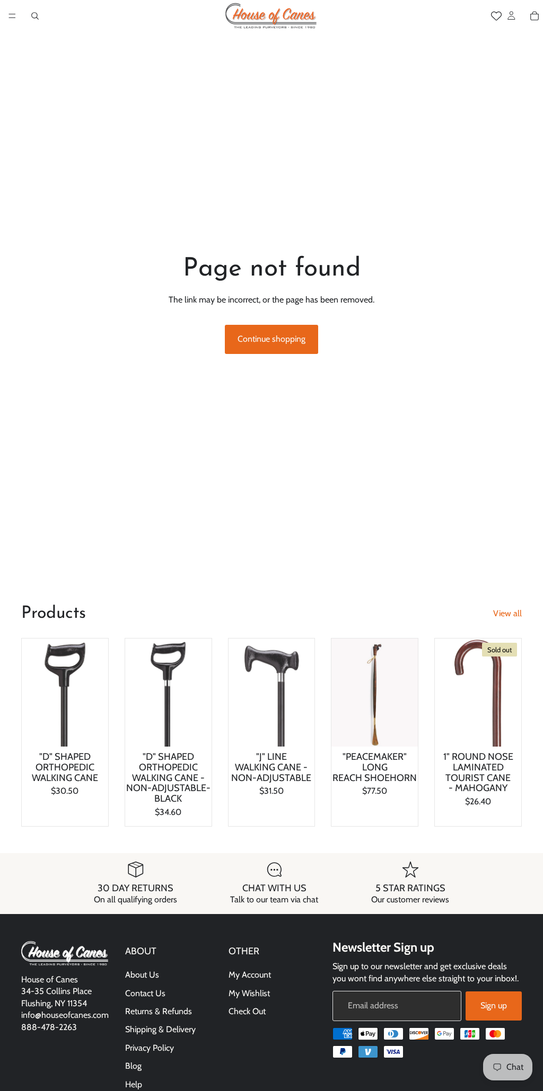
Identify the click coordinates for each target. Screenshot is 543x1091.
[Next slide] (96, 692)
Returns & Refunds (158, 1011)
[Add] (195, 730)
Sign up (493, 1005)
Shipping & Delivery (160, 1029)
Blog (133, 1066)
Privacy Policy (149, 1047)
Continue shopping (271, 339)
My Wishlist (249, 993)
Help (133, 1084)
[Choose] (91, 730)
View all (507, 613)
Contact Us (145, 993)
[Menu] (12, 16)
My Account (250, 975)
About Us (142, 975)
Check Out (247, 1011)
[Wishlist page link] (496, 16)
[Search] (35, 16)
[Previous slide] (33, 692)
